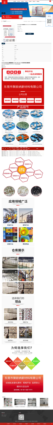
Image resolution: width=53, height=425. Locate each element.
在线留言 (44, 423)
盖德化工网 (33, 421)
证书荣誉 (32, 423)
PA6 (34, 21)
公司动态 (20, 423)
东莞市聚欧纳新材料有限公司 (25, 421)
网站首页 (29, 21)
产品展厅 (32, 21)
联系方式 (38, 423)
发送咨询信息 (29, 33)
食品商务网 (36, 421)
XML (28, 421)
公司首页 (8, 423)
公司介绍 (14, 423)
